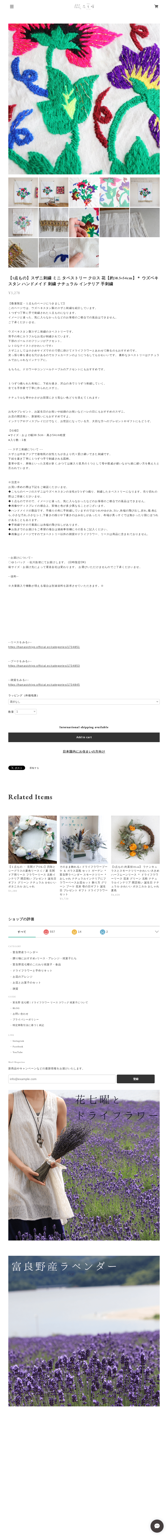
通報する (34, 768)
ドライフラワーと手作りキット (32, 970)
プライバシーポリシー (26, 1019)
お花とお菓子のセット (27, 982)
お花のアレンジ (23, 976)
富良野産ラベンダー (25, 952)
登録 (135, 1078)
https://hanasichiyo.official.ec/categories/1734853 (44, 665)
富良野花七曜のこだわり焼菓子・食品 (37, 964)
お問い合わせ (20, 1014)
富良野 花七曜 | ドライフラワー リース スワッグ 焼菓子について (50, 1002)
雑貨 (15, 988)
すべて (22, 931)
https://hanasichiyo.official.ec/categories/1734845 (44, 684)
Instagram (18, 1041)
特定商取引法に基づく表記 (28, 1025)
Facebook (18, 1046)
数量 (11, 711)
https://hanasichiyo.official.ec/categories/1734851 (44, 647)
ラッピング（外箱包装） (24, 695)
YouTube (18, 1052)
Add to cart (84, 737)
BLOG (16, 1008)
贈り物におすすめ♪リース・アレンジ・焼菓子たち (45, 958)
